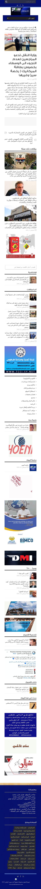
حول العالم (24, 849)
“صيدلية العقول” (23, 591)
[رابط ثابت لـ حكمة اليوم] (33, 470)
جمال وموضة (31, 414)
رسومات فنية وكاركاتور (13, 849)
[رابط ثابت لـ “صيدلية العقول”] (33, 597)
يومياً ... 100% (12, 868)
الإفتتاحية (13, 834)
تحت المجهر (15, 840)
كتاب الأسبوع (31, 861)
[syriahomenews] (20, 13)
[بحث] (6, 1)
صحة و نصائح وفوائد (29, 855)
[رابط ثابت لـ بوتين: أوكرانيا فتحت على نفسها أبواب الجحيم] (33, 300)
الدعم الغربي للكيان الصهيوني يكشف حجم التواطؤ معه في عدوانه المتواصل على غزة (18, 140)
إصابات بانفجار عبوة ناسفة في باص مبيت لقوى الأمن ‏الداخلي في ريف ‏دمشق (17, 325)
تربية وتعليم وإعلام (29, 388)
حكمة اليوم (25, 465)
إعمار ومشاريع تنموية (29, 830)
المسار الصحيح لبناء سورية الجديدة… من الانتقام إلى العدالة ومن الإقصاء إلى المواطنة (16, 279)
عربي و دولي (31, 858)
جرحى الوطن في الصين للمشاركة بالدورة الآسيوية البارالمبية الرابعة (22, 132)
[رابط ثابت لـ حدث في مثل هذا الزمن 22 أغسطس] (33, 708)
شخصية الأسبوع (30, 852)
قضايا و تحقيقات (30, 394)
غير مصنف (23, 858)
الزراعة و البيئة (25, 837)
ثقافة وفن (32, 846)
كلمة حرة (16, 861)
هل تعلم (20, 868)
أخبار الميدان (31, 827)
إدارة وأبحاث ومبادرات (28, 381)
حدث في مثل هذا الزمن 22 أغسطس (17, 703)
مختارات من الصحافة (29, 864)
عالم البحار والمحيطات (28, 401)
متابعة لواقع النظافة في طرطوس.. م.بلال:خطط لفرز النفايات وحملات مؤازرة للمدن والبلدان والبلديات (21, 200)
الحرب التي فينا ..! (23, 573)
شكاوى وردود (23, 27)
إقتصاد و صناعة (18, 830)
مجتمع (33, 397)
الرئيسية (31, 27)
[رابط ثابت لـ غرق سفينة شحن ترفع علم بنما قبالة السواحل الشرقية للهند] (33, 308)
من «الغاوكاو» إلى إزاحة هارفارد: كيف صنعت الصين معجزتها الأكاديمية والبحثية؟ (17, 584)
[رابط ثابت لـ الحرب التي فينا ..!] (33, 579)
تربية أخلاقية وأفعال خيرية (27, 407)
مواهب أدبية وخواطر (28, 410)
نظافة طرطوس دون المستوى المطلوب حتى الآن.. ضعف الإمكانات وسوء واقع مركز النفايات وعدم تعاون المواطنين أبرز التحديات (20, 225)
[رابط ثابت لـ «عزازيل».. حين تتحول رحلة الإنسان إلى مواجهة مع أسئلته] (33, 693)
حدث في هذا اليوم (14, 846)
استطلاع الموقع (30, 391)
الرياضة (32, 404)
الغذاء (21, 840)
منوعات (10, 864)
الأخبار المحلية (20, 834)
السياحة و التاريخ (15, 837)
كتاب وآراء (23, 861)
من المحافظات (18, 864)
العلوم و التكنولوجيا (29, 378)
